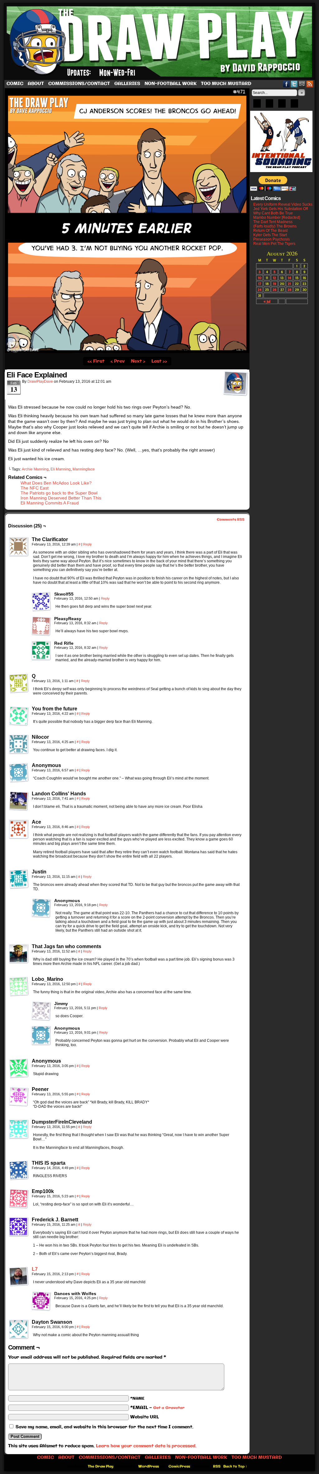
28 (290, 289)
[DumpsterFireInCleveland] (19, 1129)
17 (259, 283)
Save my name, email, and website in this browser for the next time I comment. (104, 1427)
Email (302, 84)
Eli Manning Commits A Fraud (50, 502)
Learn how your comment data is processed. (146, 1446)
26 (274, 289)
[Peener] (19, 1097)
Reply (87, 544)
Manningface (84, 469)
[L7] (19, 1284)
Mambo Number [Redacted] (276, 217)
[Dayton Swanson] (19, 1329)
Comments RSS (231, 519)
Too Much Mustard (226, 84)
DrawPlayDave (40, 381)
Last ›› (159, 361)
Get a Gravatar (168, 1408)
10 (259, 277)
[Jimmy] (41, 1011)
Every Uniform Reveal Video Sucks (282, 204)
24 (259, 289)
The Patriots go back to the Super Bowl (59, 492)
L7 (35, 1269)
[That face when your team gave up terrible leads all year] (127, 352)
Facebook (286, 84)
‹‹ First (96, 361)
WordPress (148, 1466)
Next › (138, 361)
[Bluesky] (257, 105)
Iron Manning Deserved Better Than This (61, 497)
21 (289, 283)
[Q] (19, 683)
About (36, 84)
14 (289, 277)
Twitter (294, 84)
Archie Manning (35, 469)
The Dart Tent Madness (273, 222)
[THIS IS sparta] (19, 1170)
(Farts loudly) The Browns (275, 226)
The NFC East (35, 487)
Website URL (144, 1417)
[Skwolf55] (41, 601)
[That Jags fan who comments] (19, 954)
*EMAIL (157, 1408)
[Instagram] (294, 105)
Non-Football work (171, 84)
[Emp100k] (19, 1199)
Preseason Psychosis (271, 239)
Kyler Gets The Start (270, 235)
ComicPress (179, 1466)
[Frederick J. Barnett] (19, 1227)
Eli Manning (60, 469)
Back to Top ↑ (235, 1466)
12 (274, 277)
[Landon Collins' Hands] (19, 801)
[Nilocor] (19, 744)
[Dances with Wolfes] (41, 1301)
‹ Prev (118, 361)
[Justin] (19, 879)
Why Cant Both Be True (273, 213)
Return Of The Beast (270, 230)
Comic (15, 84)
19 (274, 283)
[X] (282, 105)
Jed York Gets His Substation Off (280, 209)
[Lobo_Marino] (19, 986)
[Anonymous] (19, 773)
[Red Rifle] (41, 651)
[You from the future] (19, 716)
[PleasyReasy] (41, 626)
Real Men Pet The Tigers (274, 243)
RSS (310, 84)
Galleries (127, 84)
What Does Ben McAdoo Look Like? (56, 482)
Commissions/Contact (79, 84)
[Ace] (19, 829)
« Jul (267, 301)
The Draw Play (160, 41)
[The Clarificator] (19, 547)
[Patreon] (269, 105)
